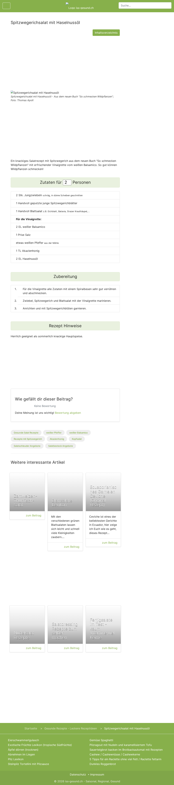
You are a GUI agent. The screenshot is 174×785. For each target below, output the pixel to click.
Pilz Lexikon (15, 759)
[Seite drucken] (16, 6)
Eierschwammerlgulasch (23, 740)
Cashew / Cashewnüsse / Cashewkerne (115, 754)
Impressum (97, 774)
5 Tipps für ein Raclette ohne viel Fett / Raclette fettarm (125, 759)
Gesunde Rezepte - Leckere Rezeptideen (70, 728)
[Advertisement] (65, 62)
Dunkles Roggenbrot (103, 764)
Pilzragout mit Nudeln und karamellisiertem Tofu (121, 745)
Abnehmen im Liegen (21, 754)
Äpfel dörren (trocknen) (23, 749)
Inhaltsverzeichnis (106, 32)
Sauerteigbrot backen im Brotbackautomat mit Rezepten (126, 749)
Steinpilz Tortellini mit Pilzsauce (28, 764)
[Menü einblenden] (6, 6)
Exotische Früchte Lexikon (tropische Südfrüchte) (40, 745)
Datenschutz (78, 774)
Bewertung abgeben (68, 412)
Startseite (30, 728)
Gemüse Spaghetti (101, 740)
